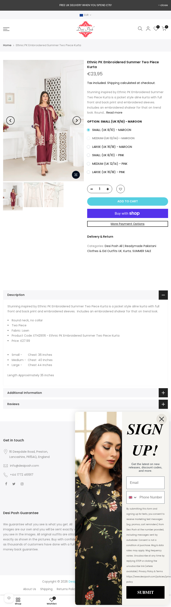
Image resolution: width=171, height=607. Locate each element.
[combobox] (132, 497)
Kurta (127, 251)
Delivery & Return (100, 236)
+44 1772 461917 (21, 475)
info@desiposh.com (24, 466)
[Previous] (10, 120)
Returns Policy (67, 589)
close (164, 5)
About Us (29, 589)
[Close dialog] (161, 419)
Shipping (113, 83)
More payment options (127, 224)
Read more (114, 112)
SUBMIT (145, 592)
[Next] (77, 120)
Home (7, 45)
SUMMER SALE (141, 251)
